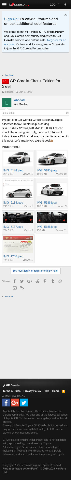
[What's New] (65, 4)
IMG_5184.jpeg (13, 170)
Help (46, 390)
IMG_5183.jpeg (13, 202)
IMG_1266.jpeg (13, 256)
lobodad (9, 91)
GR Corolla (12, 385)
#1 (67, 113)
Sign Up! (11, 19)
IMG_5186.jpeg (47, 202)
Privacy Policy (32, 390)
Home (55, 390)
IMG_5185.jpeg (47, 170)
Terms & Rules (12, 390)
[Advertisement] (36, 64)
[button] (4, 4)
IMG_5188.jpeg (47, 226)
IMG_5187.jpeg (13, 226)
